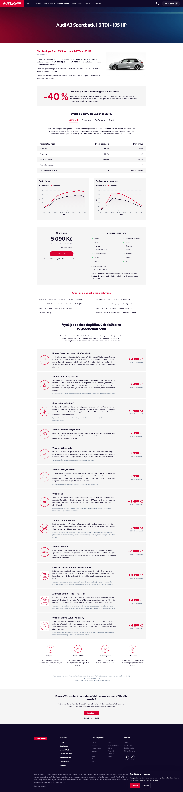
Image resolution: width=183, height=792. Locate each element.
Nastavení (146, 785)
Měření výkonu (77, 3)
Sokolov (110, 759)
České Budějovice (113, 745)
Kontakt (98, 3)
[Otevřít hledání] (157, 3)
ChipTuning (37, 3)
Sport (111, 120)
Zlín (109, 762)
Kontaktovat (91, 713)
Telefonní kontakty (129, 751)
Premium (86, 120)
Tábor (94, 762)
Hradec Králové (97, 748)
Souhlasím (135, 785)
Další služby (89, 3)
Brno (109, 742)
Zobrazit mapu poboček (91, 718)
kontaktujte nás (98, 276)
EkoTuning (100, 120)
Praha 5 (94, 742)
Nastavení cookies (39, 786)
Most (93, 756)
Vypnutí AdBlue (49, 3)
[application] (63, 202)
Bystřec (94, 745)
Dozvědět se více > (129, 313)
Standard (73, 119)
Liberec (94, 751)
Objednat (61, 254)
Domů (29, 3)
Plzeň (93, 759)
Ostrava (110, 756)
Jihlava (110, 748)
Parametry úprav (63, 3)
